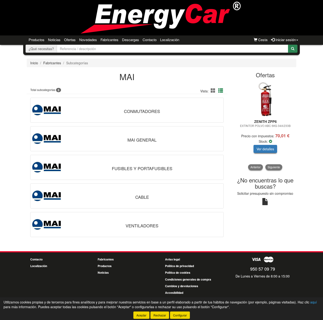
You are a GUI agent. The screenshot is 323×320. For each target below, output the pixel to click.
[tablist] (265, 125)
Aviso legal (172, 259)
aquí (313, 302)
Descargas (130, 39)
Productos (36, 39)
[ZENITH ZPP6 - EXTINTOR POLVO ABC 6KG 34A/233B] (265, 99)
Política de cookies (177, 272)
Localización (169, 39)
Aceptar (141, 315)
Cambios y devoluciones (181, 286)
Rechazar (159, 315)
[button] (214, 90)
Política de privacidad (179, 266)
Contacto (150, 39)
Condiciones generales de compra (188, 279)
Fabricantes (109, 39)
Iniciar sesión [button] (285, 39)
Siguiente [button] (274, 167)
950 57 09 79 (262, 269)
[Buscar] (292, 49)
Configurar (180, 315)
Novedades (88, 39)
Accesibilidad (174, 292)
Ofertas (70, 39)
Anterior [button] (255, 167)
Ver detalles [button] (265, 149)
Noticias (54, 39)
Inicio (34, 63)
